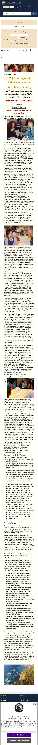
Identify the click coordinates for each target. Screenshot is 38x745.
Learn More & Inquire (19, 735)
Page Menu (19, 22)
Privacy (22, 698)
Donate (12, 7)
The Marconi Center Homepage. (13, 444)
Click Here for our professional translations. (19, 43)
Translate (22, 37)
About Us (4, 698)
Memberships (24, 7)
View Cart (19, 9)
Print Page (6, 50)
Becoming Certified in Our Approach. (15, 374)
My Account (32, 7)
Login (17, 7)
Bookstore (6, 7)
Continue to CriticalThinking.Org (19, 741)
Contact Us (4, 700)
